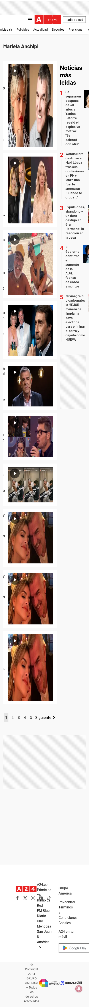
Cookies (65, 923)
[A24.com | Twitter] (25, 898)
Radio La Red (74, 19)
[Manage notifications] (78, 988)
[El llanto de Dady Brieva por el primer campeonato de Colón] (29, 484)
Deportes (58, 29)
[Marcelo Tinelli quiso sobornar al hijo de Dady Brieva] (29, 436)
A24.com (44, 885)
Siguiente (43, 717)
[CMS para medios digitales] (71, 983)
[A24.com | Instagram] (33, 898)
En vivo (52, 19)
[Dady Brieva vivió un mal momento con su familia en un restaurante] (29, 386)
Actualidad (40, 29)
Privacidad (67, 902)
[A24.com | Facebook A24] (17, 898)
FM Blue (43, 911)
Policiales (22, 29)
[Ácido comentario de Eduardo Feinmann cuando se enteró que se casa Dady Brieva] (29, 330)
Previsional (75, 29)
